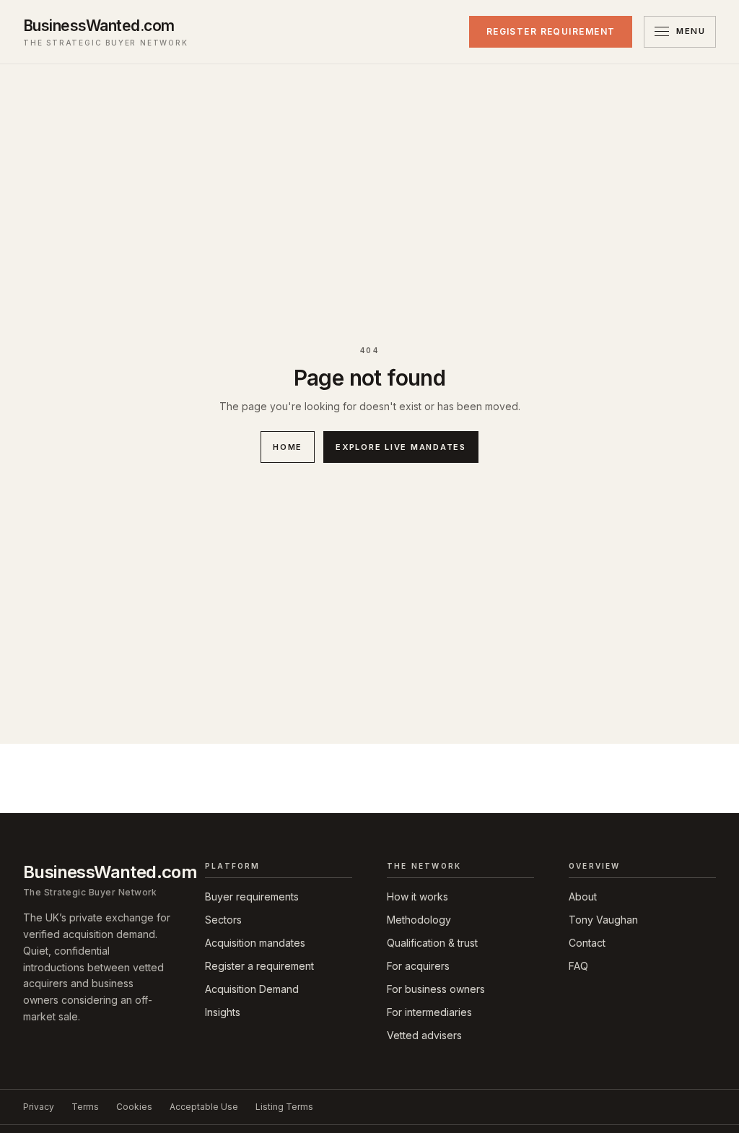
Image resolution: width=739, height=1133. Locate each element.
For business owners (436, 989)
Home (287, 447)
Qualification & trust (432, 943)
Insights (222, 1012)
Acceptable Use (204, 1106)
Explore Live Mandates (401, 447)
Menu (690, 31)
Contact (587, 943)
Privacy (38, 1106)
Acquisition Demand (252, 989)
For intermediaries (429, 1012)
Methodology (419, 919)
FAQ (578, 966)
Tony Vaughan (603, 919)
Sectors (223, 919)
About (583, 896)
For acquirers (418, 966)
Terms (85, 1106)
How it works (417, 896)
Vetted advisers (424, 1035)
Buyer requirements (252, 896)
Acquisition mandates (255, 943)
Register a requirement (259, 966)
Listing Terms (284, 1106)
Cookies (134, 1106)
